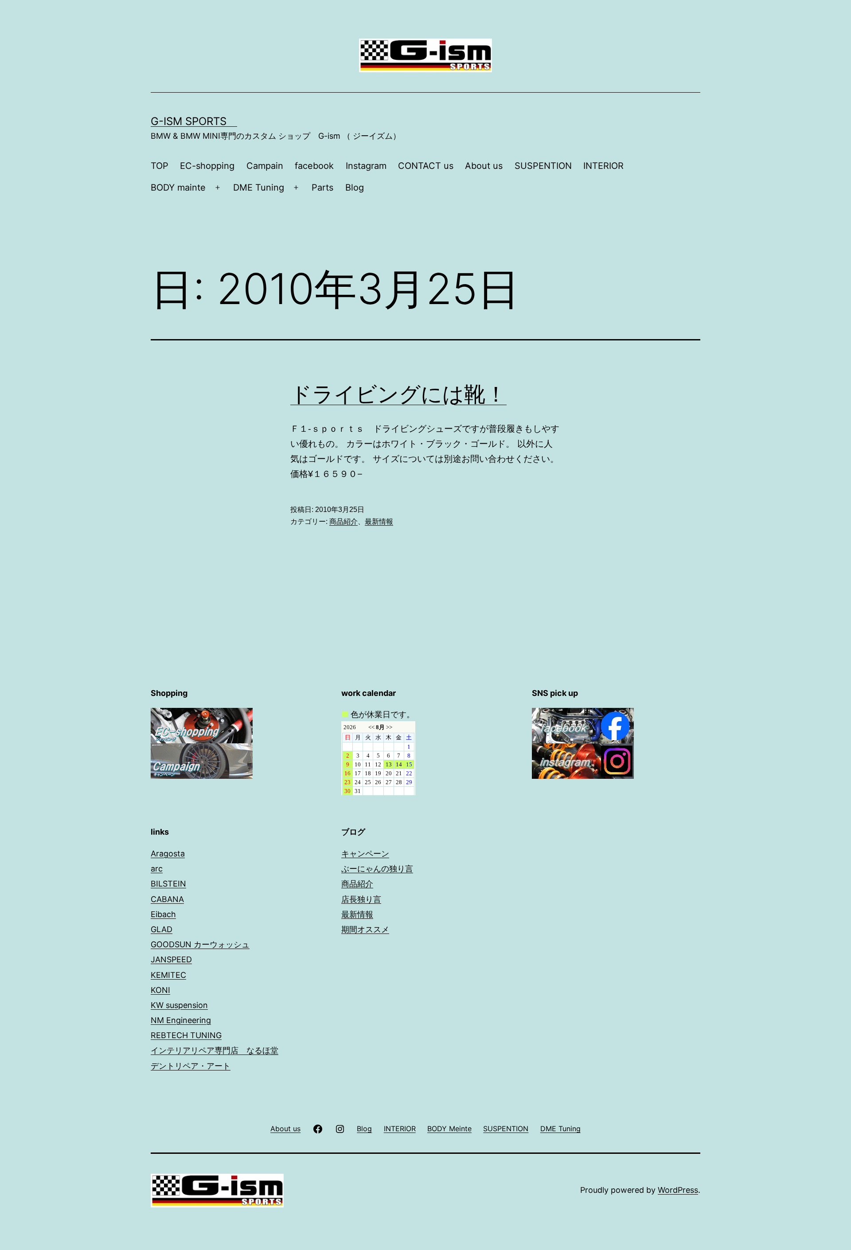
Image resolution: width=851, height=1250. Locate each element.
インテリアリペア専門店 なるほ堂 (214, 1050)
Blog (354, 187)
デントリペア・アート (190, 1065)
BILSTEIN (168, 883)
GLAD (161, 929)
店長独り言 (361, 899)
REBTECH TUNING (186, 1035)
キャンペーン (365, 853)
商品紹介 (343, 521)
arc (157, 868)
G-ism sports (194, 121)
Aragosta (168, 853)
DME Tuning (258, 187)
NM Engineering (181, 1020)
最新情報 (379, 521)
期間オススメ (365, 929)
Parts (322, 187)
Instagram (366, 165)
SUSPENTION (543, 165)
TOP (159, 165)
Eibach (163, 914)
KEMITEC (168, 975)
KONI (160, 990)
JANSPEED (171, 959)
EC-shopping (207, 165)
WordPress (678, 1190)
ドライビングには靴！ (398, 394)
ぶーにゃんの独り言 (377, 868)
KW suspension (179, 1005)
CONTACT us (425, 165)
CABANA (167, 899)
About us (484, 165)
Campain (264, 165)
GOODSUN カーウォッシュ (200, 944)
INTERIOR (603, 165)
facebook (314, 165)
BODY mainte (178, 187)
